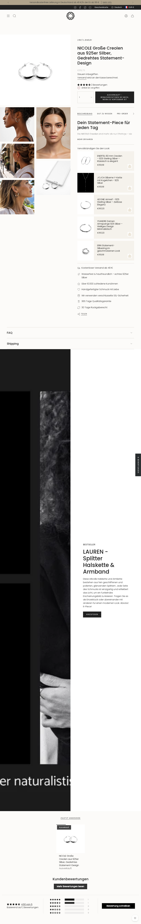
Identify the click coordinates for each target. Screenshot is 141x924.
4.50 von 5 (26, 904)
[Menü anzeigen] (8, 16)
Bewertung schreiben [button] (118, 905)
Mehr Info (107, 2)
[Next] (133, 2)
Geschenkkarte (101, 7)
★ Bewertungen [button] (138, 465)
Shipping (13, 344)
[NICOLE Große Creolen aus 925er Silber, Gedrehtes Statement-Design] (70, 838)
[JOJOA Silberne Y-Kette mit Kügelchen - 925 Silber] (85, 183)
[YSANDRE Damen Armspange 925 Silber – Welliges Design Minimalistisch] (85, 228)
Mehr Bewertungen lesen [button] (70, 886)
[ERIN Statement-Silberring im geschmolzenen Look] (85, 250)
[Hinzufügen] (130, 166)
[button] (84, 84)
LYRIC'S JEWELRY (84, 40)
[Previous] (8, 2)
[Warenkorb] (132, 16)
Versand (81, 77)
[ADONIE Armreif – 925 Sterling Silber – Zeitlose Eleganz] (85, 204)
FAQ (9, 333)
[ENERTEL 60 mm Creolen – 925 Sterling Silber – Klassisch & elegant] (85, 161)
